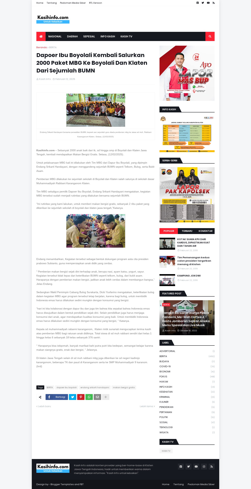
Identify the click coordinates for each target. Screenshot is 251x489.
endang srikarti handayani (94, 387)
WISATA (187, 432)
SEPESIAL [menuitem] (89, 36)
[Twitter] (72, 397)
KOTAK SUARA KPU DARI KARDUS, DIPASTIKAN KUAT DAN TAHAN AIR (193, 243)
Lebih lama (146, 406)
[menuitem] (41, 36)
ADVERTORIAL (187, 351)
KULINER (187, 402)
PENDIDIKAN (187, 407)
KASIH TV (166, 450)
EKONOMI (187, 371)
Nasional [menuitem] (55, 36)
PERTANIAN (187, 412)
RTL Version (95, 2)
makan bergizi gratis (124, 387)
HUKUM (187, 381)
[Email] (97, 397)
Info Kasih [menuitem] (108, 36)
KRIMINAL (187, 397)
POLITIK (187, 417)
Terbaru (187, 231)
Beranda (41, 47)
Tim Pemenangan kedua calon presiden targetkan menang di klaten (194, 261)
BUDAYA (187, 361)
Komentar (205, 231)
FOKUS (187, 376)
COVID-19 (187, 366)
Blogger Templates (62, 484)
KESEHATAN (187, 392)
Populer (169, 231)
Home (39, 2)
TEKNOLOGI (187, 427)
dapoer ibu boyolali (67, 387)
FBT (82, 484)
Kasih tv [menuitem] (126, 36)
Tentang (52, 2)
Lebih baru (44, 406)
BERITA (53, 47)
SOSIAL (187, 422)
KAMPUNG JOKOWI (189, 275)
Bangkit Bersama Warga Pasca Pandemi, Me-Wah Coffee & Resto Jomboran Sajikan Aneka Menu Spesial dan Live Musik (186, 319)
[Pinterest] (81, 397)
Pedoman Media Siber (73, 2)
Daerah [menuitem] (72, 36)
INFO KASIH (187, 387)
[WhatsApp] (89, 397)
